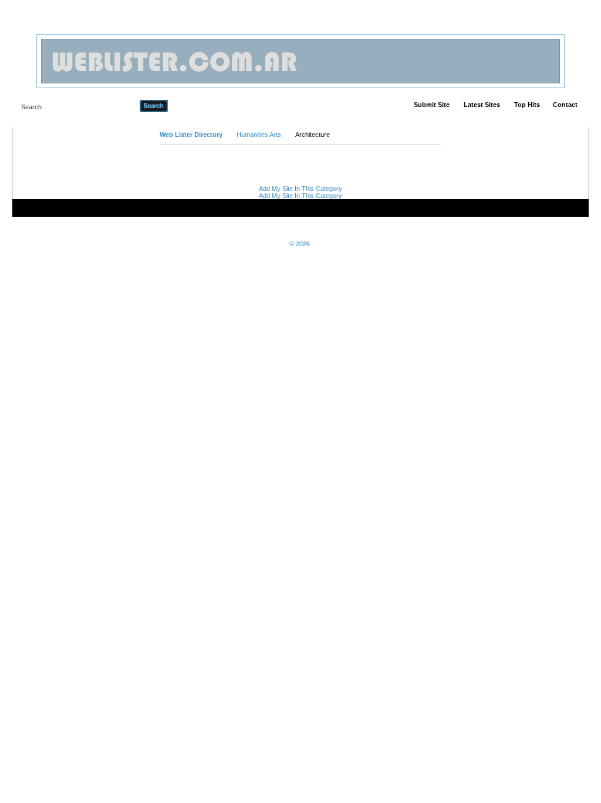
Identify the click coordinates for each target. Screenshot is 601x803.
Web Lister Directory (191, 134)
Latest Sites (482, 104)
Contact (565, 104)
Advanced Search (198, 106)
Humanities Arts (259, 134)
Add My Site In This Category (300, 188)
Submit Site (432, 104)
